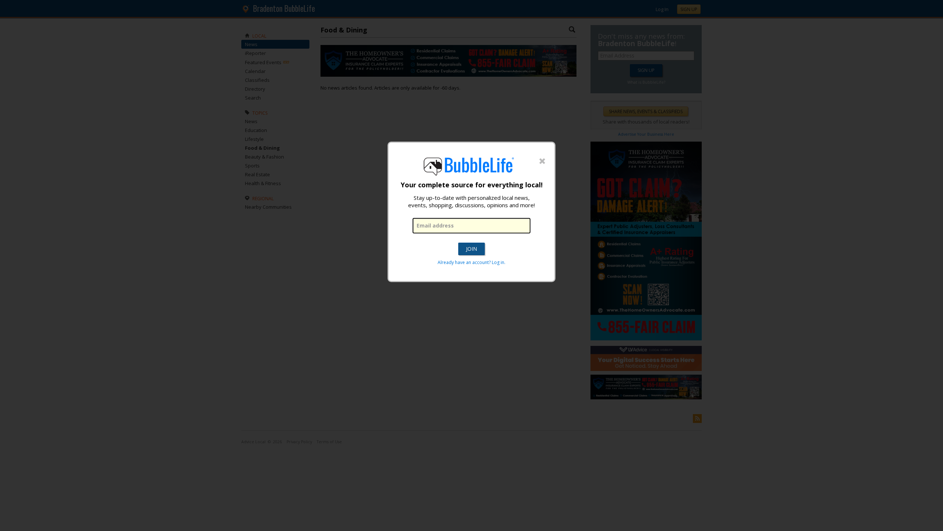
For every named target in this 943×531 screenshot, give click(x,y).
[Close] (542, 161)
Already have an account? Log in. (471, 262)
